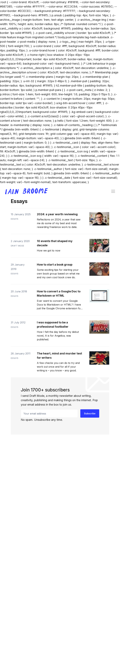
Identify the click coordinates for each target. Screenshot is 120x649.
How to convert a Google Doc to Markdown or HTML (58, 293)
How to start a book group (54, 264)
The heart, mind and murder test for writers (59, 355)
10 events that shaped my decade (54, 243)
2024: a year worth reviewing (57, 214)
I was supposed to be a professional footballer (52, 324)
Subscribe (89, 413)
